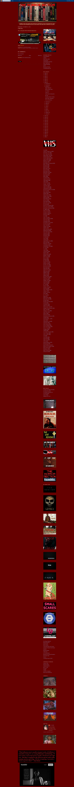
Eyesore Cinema (46, 664)
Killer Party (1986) (46, 242)
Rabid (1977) (45, 296)
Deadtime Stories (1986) (47, 196)
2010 (45, 129)
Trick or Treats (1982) (47, 333)
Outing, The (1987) (46, 279)
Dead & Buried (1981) (47, 192)
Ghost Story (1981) (46, 219)
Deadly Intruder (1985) (47, 194)
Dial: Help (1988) (46, 204)
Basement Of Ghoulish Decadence (49, 654)
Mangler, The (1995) (46, 255)
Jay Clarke (52, 725)
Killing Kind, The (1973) (47, 243)
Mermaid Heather (46, 650)
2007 (45, 133)
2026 (45, 73)
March (46, 110)
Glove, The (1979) (46, 225)
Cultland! (44, 57)
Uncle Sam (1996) (46, 338)
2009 (45, 130)
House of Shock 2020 (48, 89)
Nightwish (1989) (46, 275)
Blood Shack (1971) (46, 171)
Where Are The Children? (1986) (48, 346)
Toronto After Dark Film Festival (48, 646)
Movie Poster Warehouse (47, 672)
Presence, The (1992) (47, 287)
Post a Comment (21, 53)
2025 (45, 74)
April (46, 109)
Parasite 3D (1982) (46, 281)
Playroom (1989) (46, 285)
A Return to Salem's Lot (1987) (48, 151)
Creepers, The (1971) (46, 184)
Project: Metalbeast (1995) (47, 289)
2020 (45, 82)
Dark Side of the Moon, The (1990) (49, 189)
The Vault (45, 668)
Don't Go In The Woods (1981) (48, 205)
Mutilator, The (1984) (46, 262)
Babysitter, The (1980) (47, 160)
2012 (45, 126)
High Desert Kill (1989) (47, 230)
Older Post (40, 55)
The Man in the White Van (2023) (48, 389)
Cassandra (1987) (46, 177)
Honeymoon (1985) (46, 233)
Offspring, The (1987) (46, 277)
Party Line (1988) (46, 283)
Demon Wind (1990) (46, 201)
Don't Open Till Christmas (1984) (48, 208)
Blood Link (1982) (46, 169)
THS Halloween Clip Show (47, 61)
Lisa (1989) (45, 248)
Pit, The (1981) (45, 284)
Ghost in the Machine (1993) (48, 218)
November (47, 85)
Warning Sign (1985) (46, 343)
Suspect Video (45, 663)
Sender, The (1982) (46, 305)
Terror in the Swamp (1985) (47, 326)
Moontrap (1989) (46, 259)
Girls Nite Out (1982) (46, 223)
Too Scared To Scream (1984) (48, 331)
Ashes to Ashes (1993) (47, 159)
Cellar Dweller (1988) (46, 180)
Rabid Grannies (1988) (47, 297)
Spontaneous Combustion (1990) (48, 316)
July (46, 104)
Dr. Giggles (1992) (46, 209)
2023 (45, 77)
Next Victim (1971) (46, 267)
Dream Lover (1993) (46, 210)
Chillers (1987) (45, 181)
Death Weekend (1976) (47, 198)
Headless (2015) (46, 227)
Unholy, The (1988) (46, 339)
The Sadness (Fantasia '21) (48, 392)
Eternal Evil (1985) (46, 214)
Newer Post (20, 55)
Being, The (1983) (46, 164)
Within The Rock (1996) (47, 350)
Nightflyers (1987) (46, 272)
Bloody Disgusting (46, 642)
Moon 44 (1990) (46, 258)
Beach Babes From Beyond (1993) (49, 163)
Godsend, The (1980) (46, 226)
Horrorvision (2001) (46, 234)
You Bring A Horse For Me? (47, 658)
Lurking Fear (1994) (46, 251)
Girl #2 (44, 65)
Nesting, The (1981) (46, 263)
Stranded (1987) (46, 317)
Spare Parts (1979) (46, 312)
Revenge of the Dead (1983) (48, 301)
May (46, 107)
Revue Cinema (45, 645)
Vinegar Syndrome (46, 665)
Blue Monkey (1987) (46, 173)
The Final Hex (45, 60)
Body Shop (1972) (46, 175)
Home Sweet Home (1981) (47, 231)
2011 (45, 127)
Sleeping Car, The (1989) (47, 310)
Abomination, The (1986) (47, 152)
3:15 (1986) (45, 150)
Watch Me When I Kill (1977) (48, 345)
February (47, 112)
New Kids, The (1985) (47, 264)
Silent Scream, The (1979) (47, 306)
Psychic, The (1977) (46, 292)
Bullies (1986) (45, 176)
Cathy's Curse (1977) (46, 179)
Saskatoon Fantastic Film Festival (49, 647)
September (47, 101)
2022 (45, 79)
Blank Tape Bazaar (46, 63)
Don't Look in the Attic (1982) (48, 206)
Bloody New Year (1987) (47, 172)
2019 (45, 115)
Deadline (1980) (46, 193)
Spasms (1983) (45, 313)
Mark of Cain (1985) (46, 256)
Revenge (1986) (46, 300)
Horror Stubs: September (49, 98)
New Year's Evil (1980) (47, 266)
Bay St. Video (45, 667)
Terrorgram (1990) (46, 329)
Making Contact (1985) (47, 254)
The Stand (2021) (46, 393)
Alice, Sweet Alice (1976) (47, 154)
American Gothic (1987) (47, 156)
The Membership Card (47, 68)
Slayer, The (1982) (46, 309)
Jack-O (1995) (45, 238)
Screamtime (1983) (46, 304)
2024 (45, 76)
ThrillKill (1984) (45, 330)
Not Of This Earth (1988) (47, 276)
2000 (45, 136)
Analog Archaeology (46, 64)
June (46, 106)
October (46, 86)
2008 (45, 132)
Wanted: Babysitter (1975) (47, 342)
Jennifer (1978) (45, 239)
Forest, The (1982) (46, 217)
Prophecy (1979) (46, 291)
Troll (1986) (45, 335)
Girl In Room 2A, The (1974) (48, 222)
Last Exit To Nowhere (47, 671)
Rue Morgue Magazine (47, 641)
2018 (45, 117)
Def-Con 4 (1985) (46, 200)
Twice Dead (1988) (46, 337)
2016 (45, 120)
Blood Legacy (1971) (46, 168)
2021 (45, 80)
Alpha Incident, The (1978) (47, 155)
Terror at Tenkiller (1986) (47, 325)
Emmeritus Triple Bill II (47, 213)
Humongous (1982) (46, 235)
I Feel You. (47, 92)
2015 (45, 121)
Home (30, 55)
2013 (45, 124)
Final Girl (44, 649)
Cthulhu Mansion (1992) (47, 188)
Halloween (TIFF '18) (46, 396)
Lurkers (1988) (45, 250)
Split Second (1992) (46, 314)
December (47, 83)
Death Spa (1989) (46, 197)
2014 (45, 123)
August (46, 103)
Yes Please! (47, 90)
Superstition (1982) (46, 322)
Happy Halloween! (48, 87)
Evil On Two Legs (46, 655)
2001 (45, 135)
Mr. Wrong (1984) (46, 260)
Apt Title (46, 95)
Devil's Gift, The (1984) (47, 202)
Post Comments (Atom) (27, 57)
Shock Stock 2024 (46, 59)
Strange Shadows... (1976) (47, 318)
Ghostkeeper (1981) (46, 221)
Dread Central (45, 643)
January (46, 113)
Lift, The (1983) (45, 247)
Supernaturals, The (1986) (47, 321)
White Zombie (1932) (46, 347)
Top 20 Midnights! (46, 56)
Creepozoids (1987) (46, 185)
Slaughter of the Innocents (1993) (49, 308)
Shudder (44, 669)
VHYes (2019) (45, 341)
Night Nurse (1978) (46, 271)
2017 (45, 118)
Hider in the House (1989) (47, 229)
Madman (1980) (46, 252)
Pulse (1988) (45, 293)
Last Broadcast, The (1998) (47, 246)
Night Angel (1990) (46, 268)
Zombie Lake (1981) (46, 351)
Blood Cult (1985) (46, 167)
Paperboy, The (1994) (47, 280)
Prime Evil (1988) (46, 288)
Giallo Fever (45, 651)
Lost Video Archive (46, 653)
